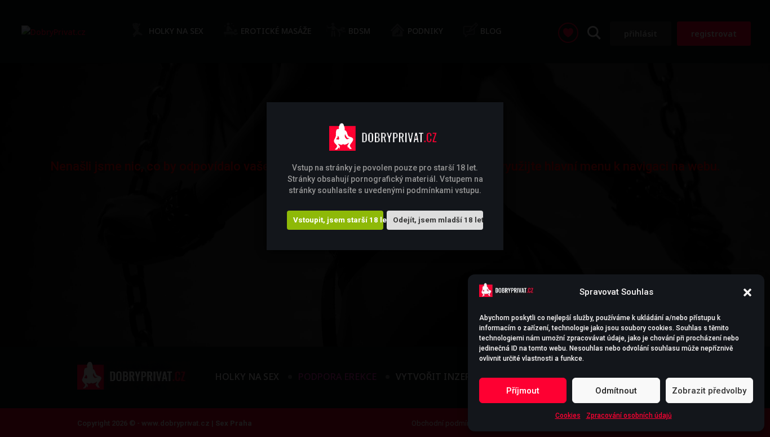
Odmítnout (616, 391)
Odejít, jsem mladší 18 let (438, 220)
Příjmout (522, 391)
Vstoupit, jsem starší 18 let (338, 220)
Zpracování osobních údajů (629, 415)
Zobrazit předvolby (709, 391)
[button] (747, 292)
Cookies (568, 415)
